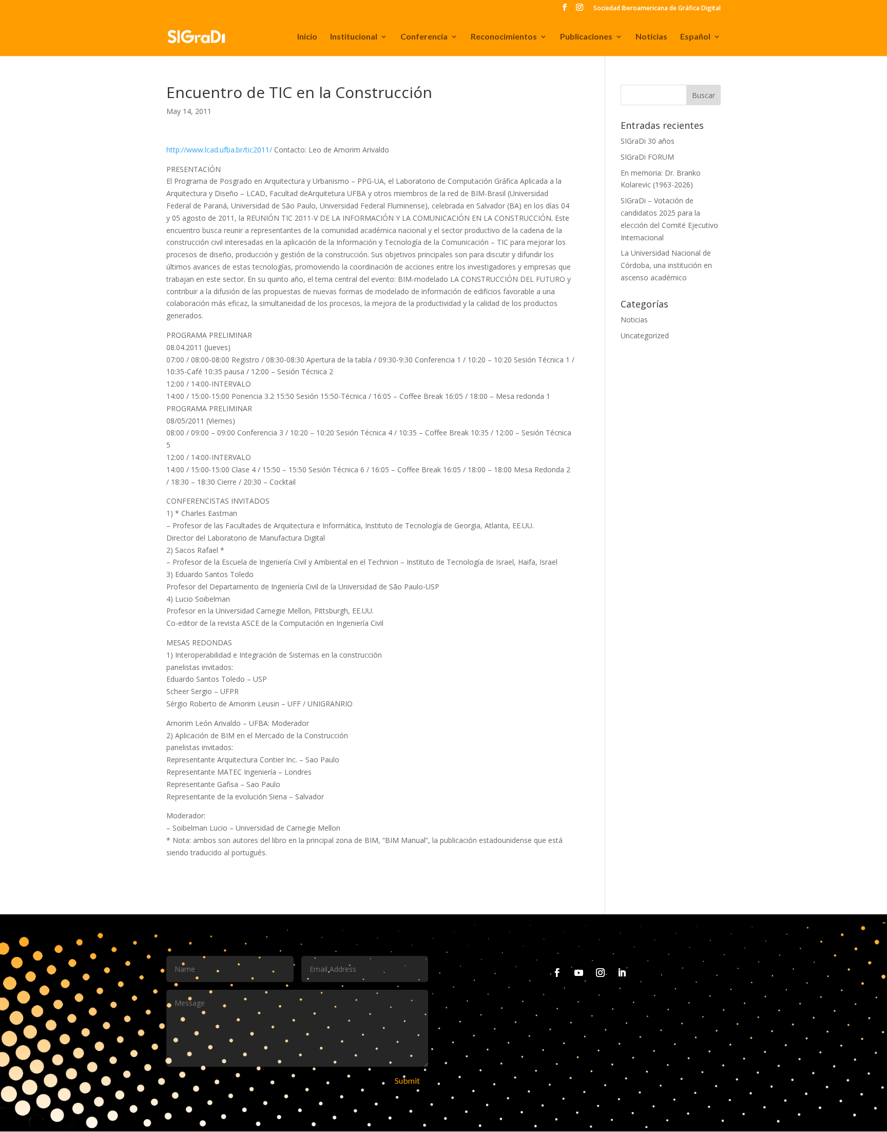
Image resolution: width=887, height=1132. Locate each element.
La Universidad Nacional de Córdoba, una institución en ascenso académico (666, 265)
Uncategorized (645, 335)
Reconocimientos (504, 37)
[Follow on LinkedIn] (622, 973)
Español (695, 37)
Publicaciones (586, 37)
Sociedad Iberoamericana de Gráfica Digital (657, 8)
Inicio (307, 37)
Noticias (651, 37)
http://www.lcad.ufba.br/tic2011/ (219, 150)
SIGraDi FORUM (647, 157)
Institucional (353, 37)
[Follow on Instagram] (600, 973)
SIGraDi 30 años (647, 141)
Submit (407, 1080)
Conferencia (424, 37)
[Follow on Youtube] (579, 973)
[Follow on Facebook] (557, 973)
